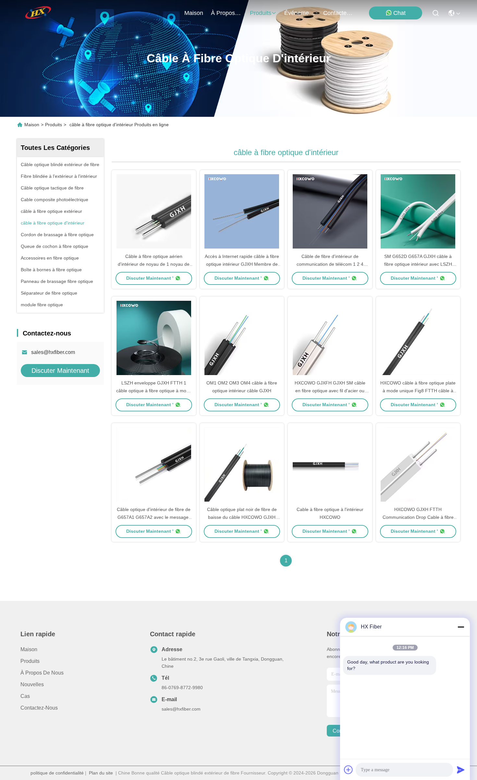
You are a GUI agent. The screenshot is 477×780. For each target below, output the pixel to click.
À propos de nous (226, 13)
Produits (53, 124)
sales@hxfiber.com (53, 352)
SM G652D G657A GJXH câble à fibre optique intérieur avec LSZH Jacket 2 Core (418, 264)
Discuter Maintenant (60, 370)
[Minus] (461, 627)
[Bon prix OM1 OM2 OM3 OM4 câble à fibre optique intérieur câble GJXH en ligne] (242, 337)
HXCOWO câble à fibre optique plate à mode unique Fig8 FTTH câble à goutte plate (418, 390)
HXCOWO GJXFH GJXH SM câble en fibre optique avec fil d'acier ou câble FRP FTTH (330, 390)
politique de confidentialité (57, 772)
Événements (299, 13)
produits (260, 13)
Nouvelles (32, 684)
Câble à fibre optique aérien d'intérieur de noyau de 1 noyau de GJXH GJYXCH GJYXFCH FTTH (154, 264)
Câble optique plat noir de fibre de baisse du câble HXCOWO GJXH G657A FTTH (242, 517)
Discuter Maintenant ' (149, 278)
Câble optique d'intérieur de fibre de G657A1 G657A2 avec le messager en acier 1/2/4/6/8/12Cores (153, 517)
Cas (25, 696)
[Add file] (348, 769)
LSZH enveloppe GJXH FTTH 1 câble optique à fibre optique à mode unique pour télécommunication (153, 390)
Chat (399, 13)
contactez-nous (338, 13)
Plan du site (101, 772)
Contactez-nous (39, 708)
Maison (193, 13)
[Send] (461, 769)
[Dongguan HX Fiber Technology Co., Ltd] (38, 13)
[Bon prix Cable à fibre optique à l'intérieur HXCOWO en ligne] (330, 464)
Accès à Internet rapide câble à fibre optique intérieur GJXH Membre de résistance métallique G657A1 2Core (242, 264)
